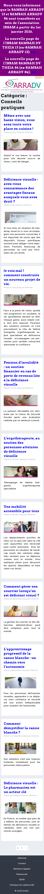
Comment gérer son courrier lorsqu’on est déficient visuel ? (21, 591)
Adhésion (22, 858)
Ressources (22, 874)
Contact (22, 863)
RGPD (22, 880)
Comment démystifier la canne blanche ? (21, 728)
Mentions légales (22, 869)
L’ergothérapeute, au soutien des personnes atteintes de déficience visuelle (22, 447)
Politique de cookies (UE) (22, 885)
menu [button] (39, 77)
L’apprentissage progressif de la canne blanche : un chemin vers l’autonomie (20, 658)
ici (33, 52)
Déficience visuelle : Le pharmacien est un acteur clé (21, 787)
